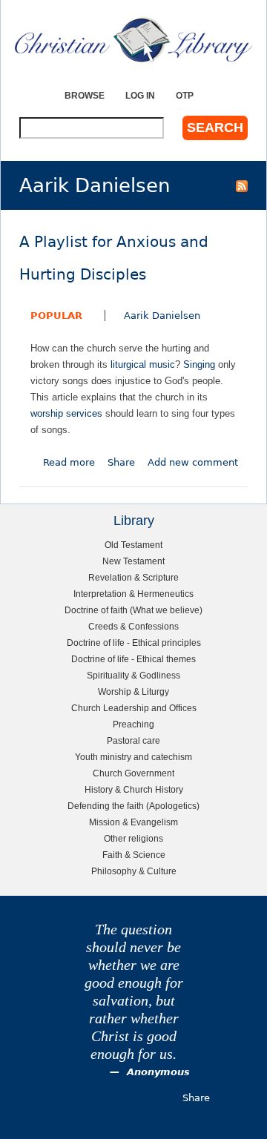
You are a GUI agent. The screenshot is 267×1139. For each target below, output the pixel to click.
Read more (69, 462)
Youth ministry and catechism (133, 757)
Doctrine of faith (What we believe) (133, 610)
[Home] (133, 39)
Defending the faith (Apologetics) (133, 805)
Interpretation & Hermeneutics (133, 593)
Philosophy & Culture (134, 871)
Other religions (133, 838)
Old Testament (133, 544)
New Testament (133, 561)
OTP (185, 95)
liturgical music (143, 364)
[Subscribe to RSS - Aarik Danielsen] (242, 185)
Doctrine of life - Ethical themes (133, 659)
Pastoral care (133, 740)
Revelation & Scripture (133, 577)
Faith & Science (133, 854)
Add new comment (193, 462)
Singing (199, 364)
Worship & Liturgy (133, 691)
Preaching (133, 724)
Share (121, 462)
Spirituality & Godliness (133, 675)
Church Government (133, 773)
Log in (140, 95)
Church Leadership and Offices (134, 708)
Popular (56, 315)
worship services (66, 413)
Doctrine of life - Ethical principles (134, 642)
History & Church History (134, 789)
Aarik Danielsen (162, 315)
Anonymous (158, 1071)
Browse (85, 95)
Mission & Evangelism (133, 822)
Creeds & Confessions (133, 626)
